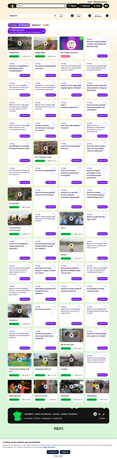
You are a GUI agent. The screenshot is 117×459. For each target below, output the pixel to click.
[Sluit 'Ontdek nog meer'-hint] (43, 31)
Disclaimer (73, 414)
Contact (56, 414)
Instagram (47, 418)
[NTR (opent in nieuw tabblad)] (58, 428)
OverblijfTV (28, 414)
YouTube (28, 418)
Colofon (64, 414)
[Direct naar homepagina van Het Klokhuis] (17, 415)
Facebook (57, 418)
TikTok (37, 418)
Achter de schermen (43, 414)
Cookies (102, 418)
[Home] (12, 6)
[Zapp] (106, 6)
